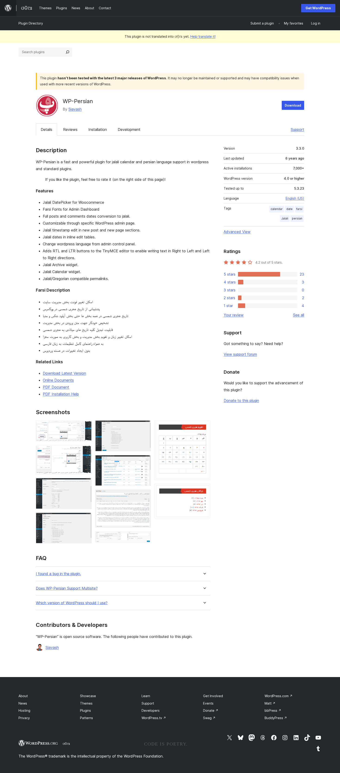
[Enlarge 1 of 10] (85, 426)
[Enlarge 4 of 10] (85, 519)
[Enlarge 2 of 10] (85, 451)
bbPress (273, 710)
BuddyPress (276, 718)
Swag (209, 718)
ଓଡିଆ (66, 743)
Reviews (70, 129)
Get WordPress (318, 8)
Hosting (24, 710)
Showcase (88, 696)
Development (129, 129)
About (23, 696)
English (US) (295, 198)
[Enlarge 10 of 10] (204, 490)
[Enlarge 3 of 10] (85, 484)
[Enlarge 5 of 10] (144, 426)
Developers (151, 710)
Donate (210, 710)
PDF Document (56, 387)
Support (297, 129)
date (289, 209)
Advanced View (237, 231)
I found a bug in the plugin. (58, 574)
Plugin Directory (31, 23)
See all (298, 315)
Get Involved (213, 696)
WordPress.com (279, 696)
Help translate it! (203, 36)
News (23, 703)
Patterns (86, 718)
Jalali (284, 218)
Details (46, 129)
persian (297, 218)
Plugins (85, 710)
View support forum (240, 354)
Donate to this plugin (241, 400)
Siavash (75, 109)
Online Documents (58, 380)
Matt (270, 703)
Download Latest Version (64, 373)
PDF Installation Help (61, 394)
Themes (86, 703)
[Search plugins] (67, 52)
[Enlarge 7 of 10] (144, 495)
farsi (299, 209)
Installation (97, 129)
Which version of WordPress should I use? (72, 603)
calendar (277, 209)
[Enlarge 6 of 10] (144, 461)
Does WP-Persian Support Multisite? (67, 588)
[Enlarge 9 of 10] (204, 426)
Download (293, 105)
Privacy (24, 718)
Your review (234, 315)
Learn (146, 696)
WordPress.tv (154, 718)
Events (208, 703)
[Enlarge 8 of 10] (144, 537)
